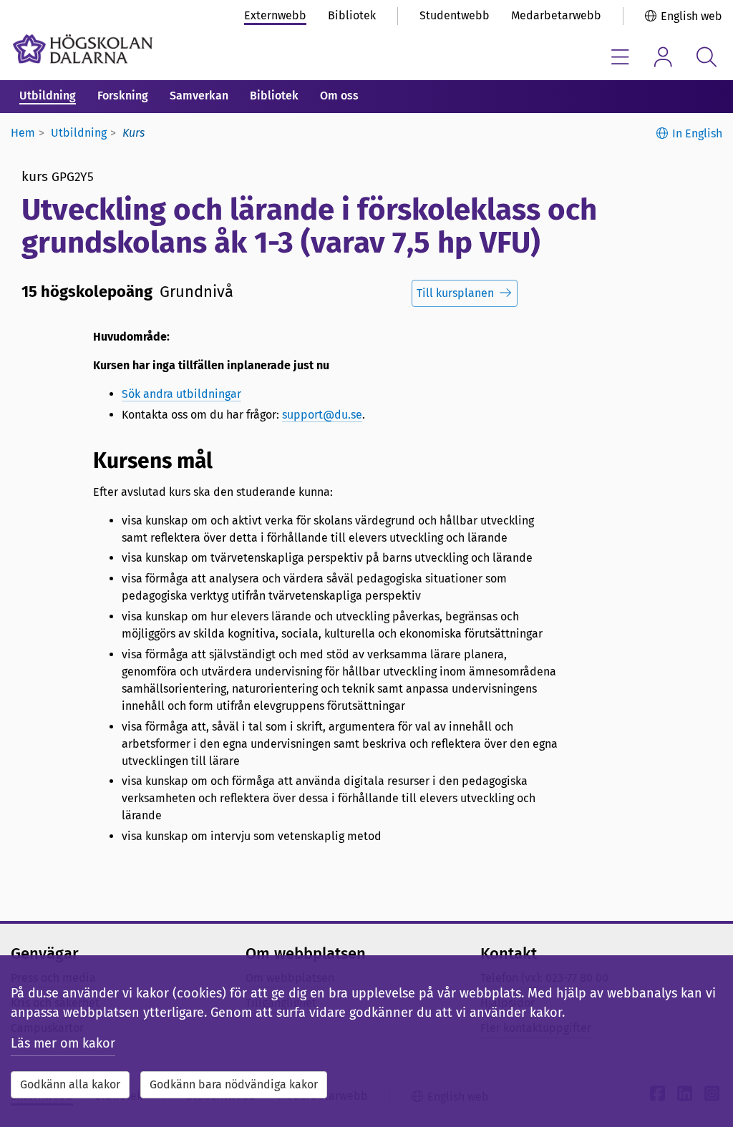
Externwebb (275, 15)
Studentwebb (454, 15)
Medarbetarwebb (556, 15)
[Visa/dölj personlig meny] (663, 57)
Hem (23, 133)
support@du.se (322, 414)
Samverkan (199, 95)
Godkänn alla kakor (70, 1084)
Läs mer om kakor (63, 1043)
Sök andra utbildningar (181, 394)
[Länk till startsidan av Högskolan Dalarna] (83, 49)
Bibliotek (352, 15)
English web (691, 16)
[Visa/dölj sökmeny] (706, 57)
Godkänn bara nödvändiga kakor (234, 1084)
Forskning (122, 95)
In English (697, 133)
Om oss (339, 95)
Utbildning (47, 95)
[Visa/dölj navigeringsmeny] (620, 57)
